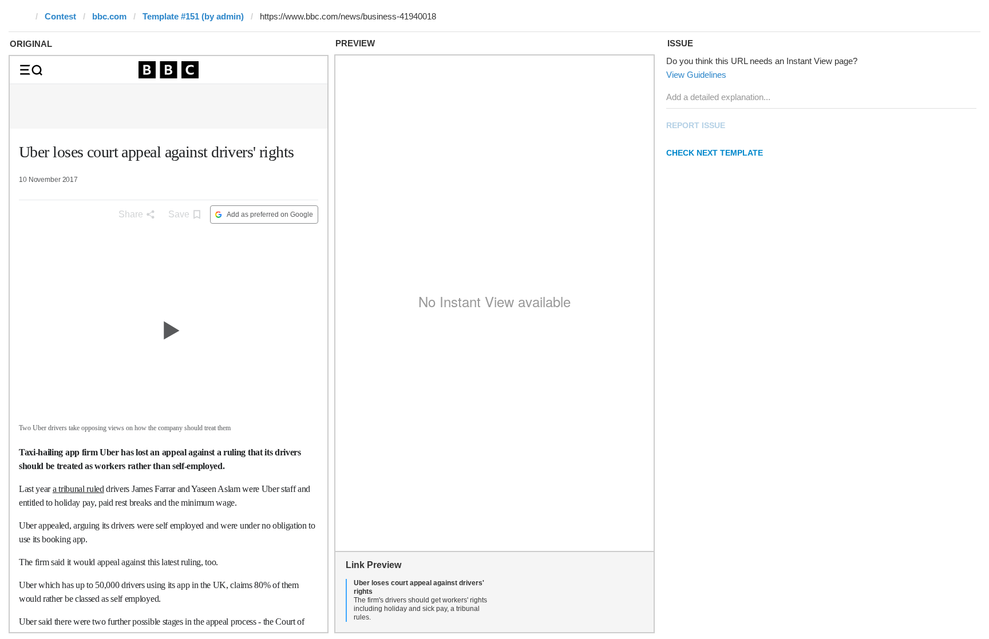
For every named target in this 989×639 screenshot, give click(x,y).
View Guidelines (696, 75)
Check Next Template (714, 152)
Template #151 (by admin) (193, 16)
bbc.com (109, 16)
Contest (60, 16)
